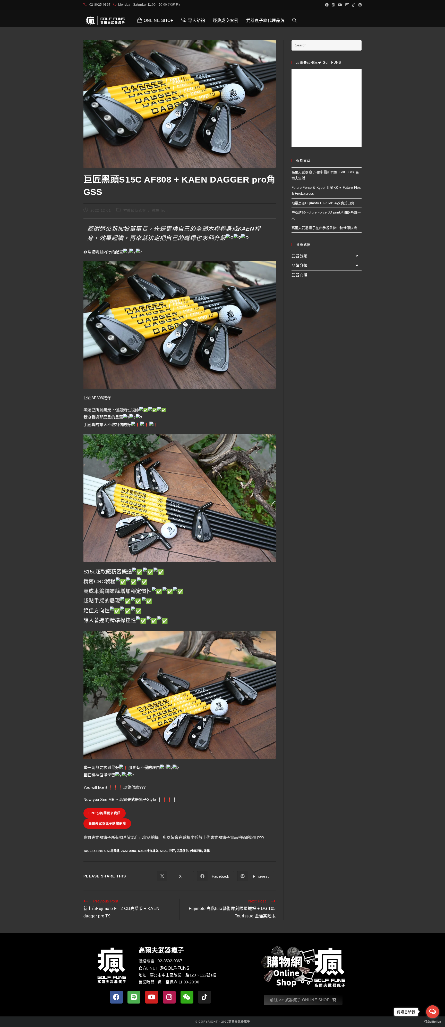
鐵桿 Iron (160, 210)
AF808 (97, 850)
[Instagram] (169, 997)
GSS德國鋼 (111, 850)
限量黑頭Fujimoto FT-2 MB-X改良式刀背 (323, 203)
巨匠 (172, 850)
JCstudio (128, 850)
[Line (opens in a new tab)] (359, 4)
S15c (163, 850)
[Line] (133, 997)
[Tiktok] (204, 997)
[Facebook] (116, 997)
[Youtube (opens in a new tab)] (340, 4)
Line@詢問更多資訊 (105, 813)
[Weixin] (187, 997)
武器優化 (183, 850)
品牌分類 (299, 265)
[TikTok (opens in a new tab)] (353, 4)
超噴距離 (196, 850)
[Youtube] (151, 997)
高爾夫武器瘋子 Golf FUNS (318, 62)
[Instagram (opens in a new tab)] (333, 4)
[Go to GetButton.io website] (432, 1021)
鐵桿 (207, 850)
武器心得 (299, 275)
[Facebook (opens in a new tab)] (326, 4)
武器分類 (299, 256)
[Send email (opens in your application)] (347, 4)
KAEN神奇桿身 (148, 850)
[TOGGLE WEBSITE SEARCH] (294, 20)
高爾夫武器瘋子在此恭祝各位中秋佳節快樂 (324, 228)
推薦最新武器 (134, 210)
